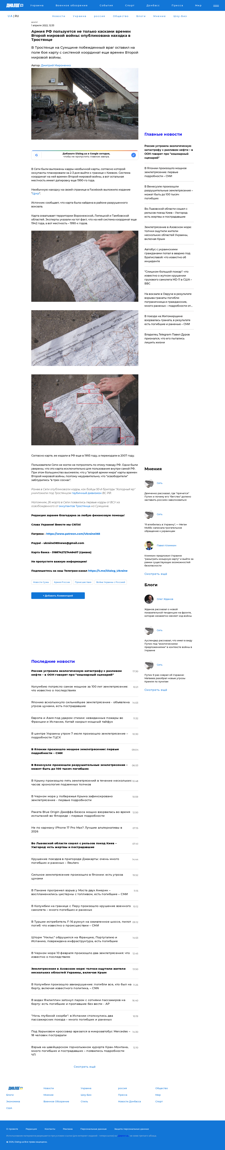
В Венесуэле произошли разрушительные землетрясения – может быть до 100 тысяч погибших (168, 192)
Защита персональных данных (131, 1129)
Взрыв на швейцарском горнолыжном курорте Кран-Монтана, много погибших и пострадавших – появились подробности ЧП (79, 1050)
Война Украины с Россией (110, 582)
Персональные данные (93, 1129)
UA (10, 16)
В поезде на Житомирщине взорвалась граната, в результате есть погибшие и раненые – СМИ (167, 320)
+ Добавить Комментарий (58, 595)
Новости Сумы (41, 582)
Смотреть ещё (85, 1066)
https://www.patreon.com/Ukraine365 (73, 533)
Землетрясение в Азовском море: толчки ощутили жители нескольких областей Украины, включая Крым (168, 233)
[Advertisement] (84, 626)
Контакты (50, 1129)
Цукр (35, 193)
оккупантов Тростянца (74, 506)
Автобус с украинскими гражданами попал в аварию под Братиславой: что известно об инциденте (167, 255)
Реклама (68, 1129)
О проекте (12, 1129)
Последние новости (53, 661)
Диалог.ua (123, 1135)
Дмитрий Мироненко (56, 65)
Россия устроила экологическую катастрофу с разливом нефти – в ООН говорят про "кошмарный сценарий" (168, 151)
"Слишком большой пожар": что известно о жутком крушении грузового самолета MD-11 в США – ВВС (168, 277)
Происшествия (83, 582)
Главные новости (163, 134)
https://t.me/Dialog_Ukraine (107, 570)
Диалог (34, 22)
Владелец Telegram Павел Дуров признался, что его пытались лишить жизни (167, 338)
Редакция (31, 1129)
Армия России (62, 582)
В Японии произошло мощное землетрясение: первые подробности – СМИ (165, 172)
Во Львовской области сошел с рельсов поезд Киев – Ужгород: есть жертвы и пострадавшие (166, 212)
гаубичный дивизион (87, 493)
